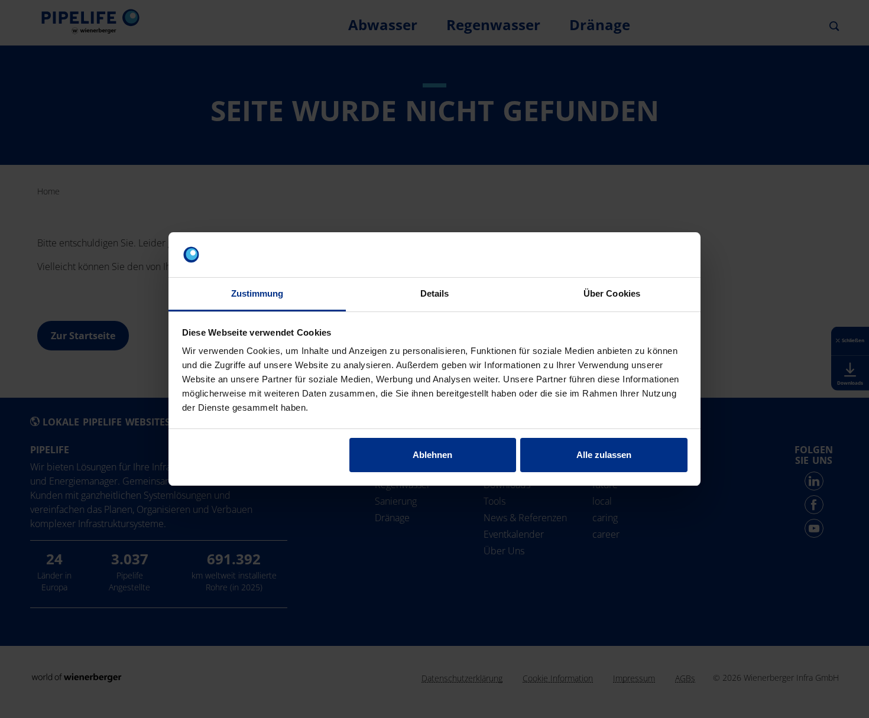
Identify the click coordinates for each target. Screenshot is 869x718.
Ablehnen (432, 455)
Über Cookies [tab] (611, 293)
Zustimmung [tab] (257, 293)
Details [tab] (434, 293)
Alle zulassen (603, 455)
